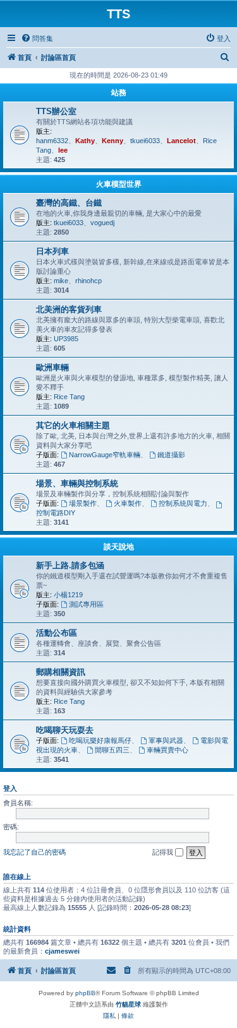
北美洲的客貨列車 (69, 309)
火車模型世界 (119, 184)
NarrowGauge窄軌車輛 (104, 455)
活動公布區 (56, 633)
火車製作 (128, 503)
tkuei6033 (145, 140)
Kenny (112, 140)
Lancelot (181, 140)
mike (61, 280)
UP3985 (66, 338)
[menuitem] (37, 38)
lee (63, 150)
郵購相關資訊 (60, 672)
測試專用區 (86, 604)
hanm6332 (52, 140)
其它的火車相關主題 (73, 425)
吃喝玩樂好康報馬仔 (100, 740)
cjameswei (62, 951)
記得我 (163, 852)
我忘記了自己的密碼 (34, 852)
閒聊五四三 (112, 750)
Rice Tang (69, 396)
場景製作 (83, 503)
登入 (10, 788)
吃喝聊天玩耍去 (65, 730)
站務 (118, 92)
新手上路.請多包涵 (70, 565)
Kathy (85, 140)
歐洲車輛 (52, 367)
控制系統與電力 (183, 503)
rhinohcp (88, 280)
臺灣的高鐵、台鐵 (69, 202)
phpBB (85, 993)
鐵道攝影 (171, 455)
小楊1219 (68, 595)
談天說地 (119, 546)
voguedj (102, 222)
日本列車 (52, 251)
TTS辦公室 (56, 111)
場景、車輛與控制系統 (77, 483)
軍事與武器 (166, 740)
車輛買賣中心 (167, 750)
